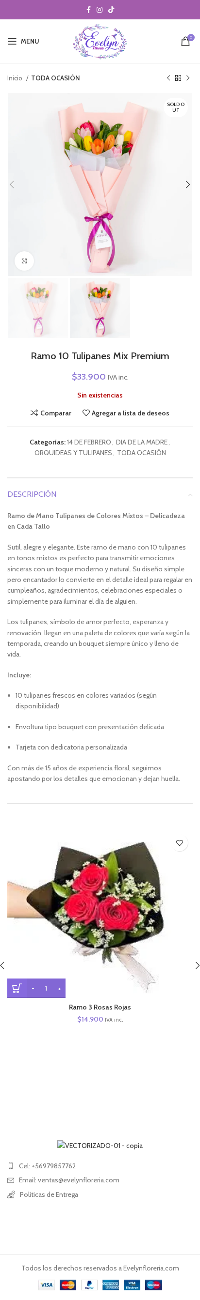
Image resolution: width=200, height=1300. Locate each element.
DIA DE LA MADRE (141, 442)
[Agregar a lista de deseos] (179, 842)
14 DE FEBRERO (89, 442)
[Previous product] (168, 78)
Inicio (15, 78)
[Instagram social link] (99, 9)
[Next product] (188, 78)
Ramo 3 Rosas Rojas (100, 1007)
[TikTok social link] (111, 9)
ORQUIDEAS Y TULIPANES (73, 452)
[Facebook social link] (88, 9)
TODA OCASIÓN (55, 78)
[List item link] (100, 1166)
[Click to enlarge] (24, 261)
